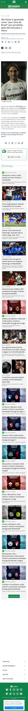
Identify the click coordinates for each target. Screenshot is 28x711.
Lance (8, 15)
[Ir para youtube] (21, 693)
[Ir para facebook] (10, 689)
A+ (6, 48)
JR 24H (5, 670)
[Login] (26, 2)
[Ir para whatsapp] (17, 693)
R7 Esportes (3, 15)
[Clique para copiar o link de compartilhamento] (19, 42)
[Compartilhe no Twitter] (2, 42)
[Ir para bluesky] (6, 689)
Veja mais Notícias (14, 596)
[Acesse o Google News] (15, 42)
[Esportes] (14, 6)
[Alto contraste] (2, 48)
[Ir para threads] (21, 689)
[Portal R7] (14, 2)
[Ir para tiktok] (10, 693)
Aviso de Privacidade (17, 704)
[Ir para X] (14, 693)
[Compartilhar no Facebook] (6, 42)
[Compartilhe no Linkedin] (9, 42)
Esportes (6, 661)
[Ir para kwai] (17, 689)
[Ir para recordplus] (6, 693)
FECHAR (14, 708)
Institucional (8, 679)
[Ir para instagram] (14, 689)
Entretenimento (9, 666)
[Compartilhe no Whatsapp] (12, 42)
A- (10, 48)
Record (5, 674)
